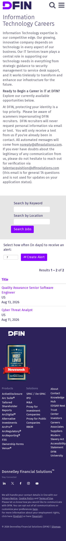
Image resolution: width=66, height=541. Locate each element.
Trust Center (55, 411)
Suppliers (56, 431)
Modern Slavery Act (57, 437)
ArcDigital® (9, 414)
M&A (29, 402)
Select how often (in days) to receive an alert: (33, 247)
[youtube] (37, 483)
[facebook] (21, 484)
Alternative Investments (9, 420)
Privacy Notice (9, 498)
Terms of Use (46, 498)
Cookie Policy (26, 498)
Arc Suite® (8, 398)
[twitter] (12, 484)
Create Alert (35, 257)
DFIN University (57, 453)
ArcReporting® (11, 435)
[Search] (52, 5)
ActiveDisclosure (12, 393)
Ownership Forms (13, 444)
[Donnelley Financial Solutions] (31, 327)
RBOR (29, 427)
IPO (28, 398)
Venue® (7, 448)
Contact (55, 393)
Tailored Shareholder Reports (9, 406)
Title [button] (5, 280)
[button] (61, 5)
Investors (56, 418)
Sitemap (56, 526)
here (35, 509)
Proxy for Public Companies (36, 420)
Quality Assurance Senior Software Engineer (27, 290)
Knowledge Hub (57, 399)
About (54, 389)
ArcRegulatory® (11, 431)
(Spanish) (37, 516)
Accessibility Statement (58, 445)
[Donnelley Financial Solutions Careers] (31, 2)
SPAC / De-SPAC (36, 393)
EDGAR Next (58, 405)
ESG (4, 439)
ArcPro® (7, 427)
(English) (18, 516)
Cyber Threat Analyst (17, 310)
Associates (57, 426)
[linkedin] (4, 484)
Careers (55, 422)
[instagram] (28, 484)
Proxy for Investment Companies (33, 410)
